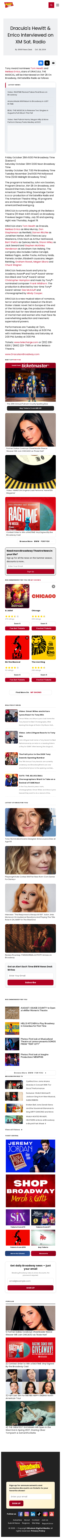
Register (36, 5)
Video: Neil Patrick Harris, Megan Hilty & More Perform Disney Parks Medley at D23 (28, 120)
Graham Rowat (23, 261)
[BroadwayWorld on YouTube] (51, 1514)
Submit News (14, 1523)
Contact (35, 1520)
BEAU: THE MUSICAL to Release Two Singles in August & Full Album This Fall (28, 111)
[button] (51, 5)
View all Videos (12, 1129)
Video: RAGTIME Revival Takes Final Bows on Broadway (28, 93)
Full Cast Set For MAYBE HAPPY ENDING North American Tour (29, 1397)
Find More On (28, 692)
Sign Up (16, 1503)
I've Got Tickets (17, 628)
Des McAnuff (29, 290)
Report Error (47, 1523)
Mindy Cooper (34, 293)
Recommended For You (16, 999)
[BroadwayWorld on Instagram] (26, 1514)
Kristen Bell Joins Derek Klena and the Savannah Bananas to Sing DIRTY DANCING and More (40, 1108)
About (27, 1520)
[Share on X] (47, 63)
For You (17, 360)
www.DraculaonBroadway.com (22, 354)
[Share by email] (53, 63)
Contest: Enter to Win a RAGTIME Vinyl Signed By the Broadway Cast (30, 1365)
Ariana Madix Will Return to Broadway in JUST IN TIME (28, 102)
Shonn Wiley (46, 242)
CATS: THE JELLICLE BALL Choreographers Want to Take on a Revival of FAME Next (37, 779)
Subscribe (30, 982)
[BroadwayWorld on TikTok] (39, 1514)
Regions (26, 1523)
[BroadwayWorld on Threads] (45, 1514)
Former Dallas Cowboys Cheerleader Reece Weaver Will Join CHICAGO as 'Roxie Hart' (29, 1333)
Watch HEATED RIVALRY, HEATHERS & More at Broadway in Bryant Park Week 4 (40, 1120)
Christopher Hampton (17, 280)
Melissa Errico (12, 71)
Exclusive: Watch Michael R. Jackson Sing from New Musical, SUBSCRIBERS (40, 1096)
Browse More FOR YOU (35, 541)
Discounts (43, 1253)
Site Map (36, 1523)
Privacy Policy (38, 1531)
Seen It (17, 623)
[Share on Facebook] (40, 63)
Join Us (45, 1520)
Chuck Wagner (13, 265)
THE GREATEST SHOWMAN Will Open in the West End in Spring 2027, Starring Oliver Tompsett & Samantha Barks (28, 1430)
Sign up (30, 1288)
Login (44, 5)
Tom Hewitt (36, 68)
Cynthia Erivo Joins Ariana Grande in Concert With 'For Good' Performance (38, 1085)
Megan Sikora (40, 261)
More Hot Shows (17, 1253)
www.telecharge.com (26, 342)
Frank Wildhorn (38, 283)
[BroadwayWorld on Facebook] (20, 1514)
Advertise (17, 1520)
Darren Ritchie (40, 232)
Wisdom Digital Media (38, 1528)
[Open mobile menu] (57, 5)
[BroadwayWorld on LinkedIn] (32, 1514)
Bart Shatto (11, 242)
